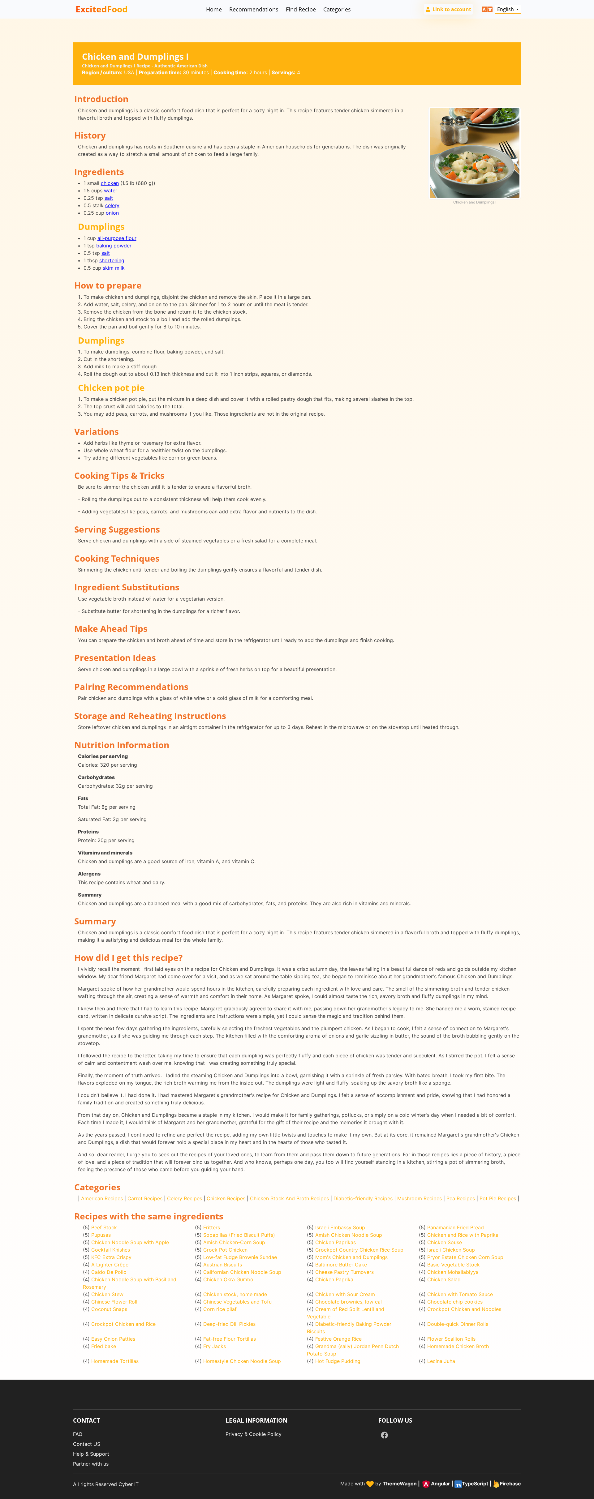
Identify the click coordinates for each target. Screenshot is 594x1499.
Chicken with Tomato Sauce (460, 1294)
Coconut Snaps (109, 1309)
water (110, 190)
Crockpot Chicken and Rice (123, 1324)
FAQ (77, 1434)
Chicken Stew (107, 1294)
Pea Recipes (460, 1198)
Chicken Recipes (226, 1198)
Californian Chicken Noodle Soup (242, 1272)
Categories (337, 9)
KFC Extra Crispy (111, 1257)
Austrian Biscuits (222, 1264)
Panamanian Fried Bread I (457, 1227)
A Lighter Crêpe (109, 1264)
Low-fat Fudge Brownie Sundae (240, 1257)
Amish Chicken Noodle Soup (348, 1235)
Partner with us (91, 1464)
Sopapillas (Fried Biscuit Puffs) (239, 1235)
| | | (452, 1483)
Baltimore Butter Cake (341, 1264)
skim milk (114, 268)
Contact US (86, 1444)
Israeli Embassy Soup (340, 1227)
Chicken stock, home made (235, 1294)
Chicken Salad (444, 1279)
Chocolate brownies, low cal (348, 1302)
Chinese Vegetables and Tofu (237, 1302)
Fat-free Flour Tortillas (229, 1339)
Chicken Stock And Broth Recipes (289, 1198)
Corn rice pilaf (220, 1309)
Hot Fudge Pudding (337, 1361)
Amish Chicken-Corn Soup (234, 1242)
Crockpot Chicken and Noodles (464, 1309)
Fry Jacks (214, 1346)
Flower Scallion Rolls (451, 1339)
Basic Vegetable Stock (453, 1264)
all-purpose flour (116, 238)
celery (112, 205)
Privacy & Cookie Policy (254, 1434)
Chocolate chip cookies (455, 1302)
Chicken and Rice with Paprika (462, 1235)
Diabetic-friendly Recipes (363, 1198)
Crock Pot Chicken (225, 1250)
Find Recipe (301, 9)
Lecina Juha (441, 1361)
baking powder (113, 245)
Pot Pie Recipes (498, 1198)
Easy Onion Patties (113, 1339)
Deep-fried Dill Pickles (229, 1324)
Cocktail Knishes (110, 1250)
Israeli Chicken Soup (451, 1250)
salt (109, 198)
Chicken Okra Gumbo (228, 1279)
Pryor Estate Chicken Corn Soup (465, 1257)
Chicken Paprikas (335, 1242)
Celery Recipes (184, 1198)
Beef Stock (104, 1227)
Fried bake (103, 1346)
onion (112, 213)
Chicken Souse (444, 1242)
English (506, 9)
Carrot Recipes (144, 1198)
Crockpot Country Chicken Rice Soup (359, 1250)
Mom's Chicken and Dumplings (351, 1257)
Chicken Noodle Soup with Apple (130, 1242)
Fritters (211, 1227)
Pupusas (101, 1235)
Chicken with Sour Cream (345, 1294)
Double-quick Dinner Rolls (457, 1324)
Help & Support (91, 1454)
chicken (110, 183)
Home (214, 9)
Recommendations (253, 9)
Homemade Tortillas (115, 1361)
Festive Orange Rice (338, 1339)
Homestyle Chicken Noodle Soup (242, 1361)
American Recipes (102, 1198)
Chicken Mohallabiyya (453, 1272)
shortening (111, 260)
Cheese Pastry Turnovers (344, 1272)
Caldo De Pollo (109, 1272)
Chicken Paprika (334, 1279)
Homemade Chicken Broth (458, 1346)
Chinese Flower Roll (114, 1302)
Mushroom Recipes (419, 1198)
